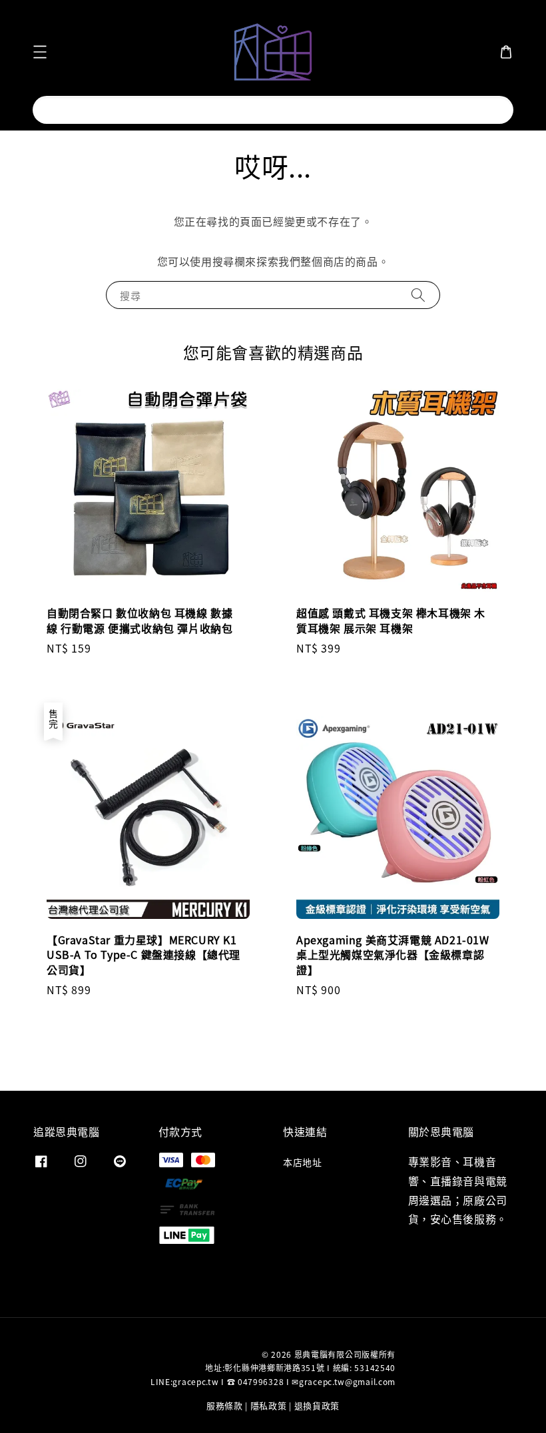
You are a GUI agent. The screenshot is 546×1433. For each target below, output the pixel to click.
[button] (40, 52)
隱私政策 (268, 1405)
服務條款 (224, 1405)
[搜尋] (491, 110)
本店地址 (302, 1162)
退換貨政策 (317, 1405)
